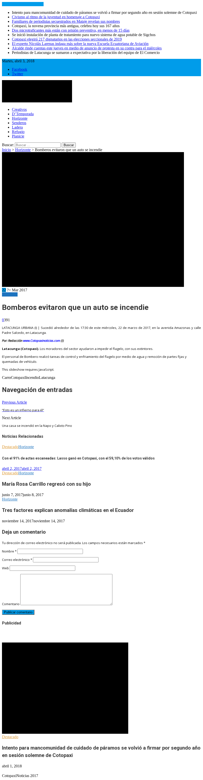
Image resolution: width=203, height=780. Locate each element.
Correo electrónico (17, 559)
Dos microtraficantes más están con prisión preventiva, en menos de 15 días (70, 30)
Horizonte (19, 118)
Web (5, 568)
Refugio (18, 132)
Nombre (9, 551)
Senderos (19, 123)
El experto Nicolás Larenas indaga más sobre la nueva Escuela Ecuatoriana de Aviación (80, 44)
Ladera (17, 127)
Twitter (17, 74)
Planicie (18, 136)
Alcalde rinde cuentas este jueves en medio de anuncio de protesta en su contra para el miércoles (87, 48)
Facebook (19, 69)
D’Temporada (23, 114)
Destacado (10, 447)
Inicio (6, 150)
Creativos (19, 109)
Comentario (11, 604)
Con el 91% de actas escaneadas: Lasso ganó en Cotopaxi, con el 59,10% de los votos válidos (78, 458)
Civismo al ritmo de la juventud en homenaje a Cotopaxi (56, 17)
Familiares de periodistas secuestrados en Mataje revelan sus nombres (66, 21)
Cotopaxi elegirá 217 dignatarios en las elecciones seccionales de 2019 (67, 39)
